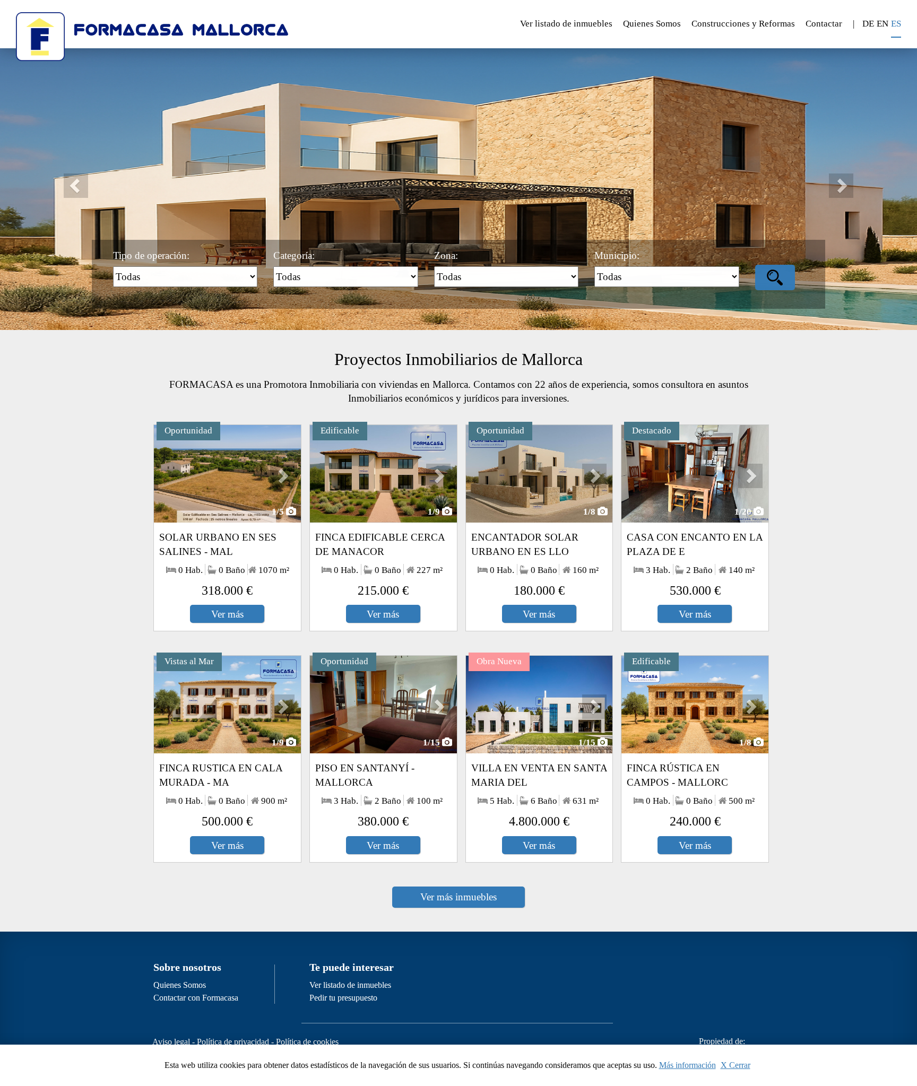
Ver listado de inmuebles (566, 24)
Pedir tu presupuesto (343, 997)
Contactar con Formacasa (195, 997)
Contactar (824, 24)
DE (868, 24)
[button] (68, 179)
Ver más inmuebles (458, 896)
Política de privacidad (233, 1041)
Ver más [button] (227, 614)
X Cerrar (735, 1065)
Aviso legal (171, 1041)
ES (896, 24)
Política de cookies (307, 1041)
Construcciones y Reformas (743, 24)
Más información (687, 1065)
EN (882, 24)
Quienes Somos (652, 24)
